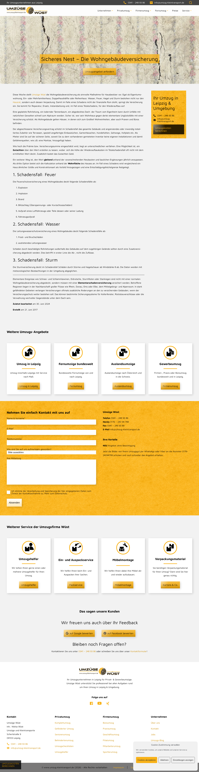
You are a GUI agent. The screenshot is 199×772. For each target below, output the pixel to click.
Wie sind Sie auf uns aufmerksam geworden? (29, 449)
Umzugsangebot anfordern (99, 71)
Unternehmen (104, 10)
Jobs (153, 734)
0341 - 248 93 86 (165, 115)
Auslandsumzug (123, 386)
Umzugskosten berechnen (163, 129)
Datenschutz (61, 493)
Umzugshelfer (28, 584)
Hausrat (17, 102)
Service (186, 10)
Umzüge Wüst (39, 94)
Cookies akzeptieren (147, 760)
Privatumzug (123, 10)
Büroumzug (108, 723)
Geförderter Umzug (64, 728)
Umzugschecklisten (64, 746)
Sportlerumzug (110, 752)
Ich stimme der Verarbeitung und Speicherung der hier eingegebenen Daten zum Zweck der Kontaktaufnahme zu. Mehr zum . (51, 492)
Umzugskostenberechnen (10, 764)
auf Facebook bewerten (120, 633)
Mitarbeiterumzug (111, 746)
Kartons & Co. (170, 584)
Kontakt (155, 728)
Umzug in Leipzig (28, 386)
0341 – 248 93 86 (87, 651)
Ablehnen (164, 760)
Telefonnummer (14, 439)
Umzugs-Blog (157, 740)
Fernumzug (160, 10)
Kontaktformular (139, 651)
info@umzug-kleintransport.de (165, 120)
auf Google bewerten (81, 633)
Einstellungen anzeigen (183, 760)
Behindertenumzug (64, 740)
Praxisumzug (109, 728)
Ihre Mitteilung (14, 458)
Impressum (118, 767)
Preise (175, 10)
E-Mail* (10, 428)
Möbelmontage (123, 584)
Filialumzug (108, 740)
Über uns (155, 723)
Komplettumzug (62, 723)
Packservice (75, 584)
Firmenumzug (142, 10)
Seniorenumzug (62, 734)
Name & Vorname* (16, 418)
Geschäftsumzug (111, 734)
